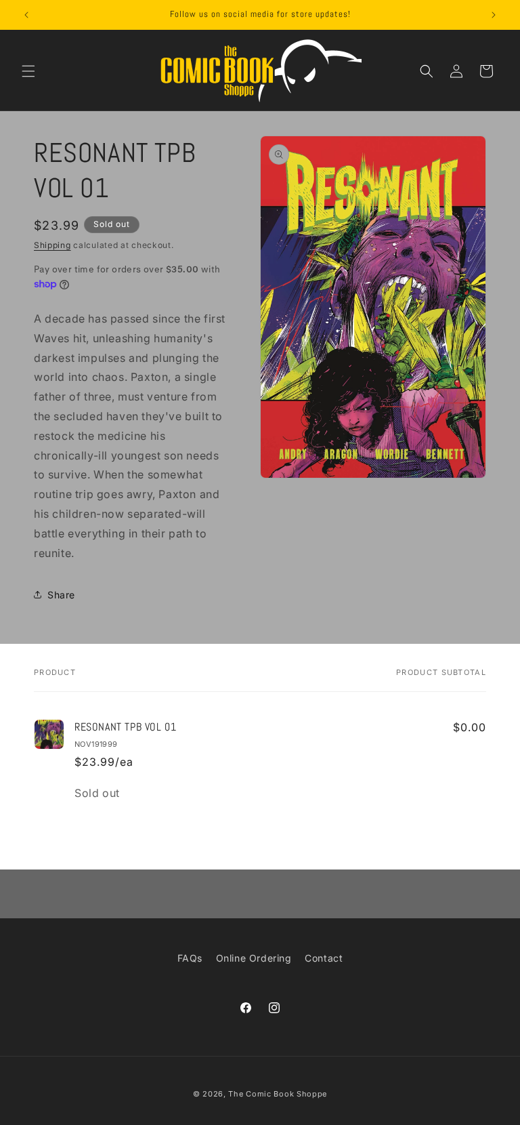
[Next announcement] (493, 15)
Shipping (52, 245)
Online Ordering (254, 958)
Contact (324, 958)
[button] (28, 71)
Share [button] (61, 594)
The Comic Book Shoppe (277, 1094)
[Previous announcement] (26, 15)
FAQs (189, 958)
